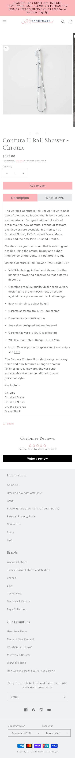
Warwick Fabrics (17, 562)
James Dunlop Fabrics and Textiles (28, 569)
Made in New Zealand (20, 639)
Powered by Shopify (50, 752)
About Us (12, 484)
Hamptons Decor (17, 631)
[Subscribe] (64, 697)
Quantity (7, 166)
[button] (4, 22)
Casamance (14, 593)
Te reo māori (53, 733)
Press (10, 532)
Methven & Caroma (19, 601)
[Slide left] (30, 133)
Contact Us (14, 524)
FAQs (10, 500)
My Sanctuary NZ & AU (33, 752)
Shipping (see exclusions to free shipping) (33, 508)
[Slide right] (45, 133)
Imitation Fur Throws (19, 646)
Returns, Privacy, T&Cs (21, 516)
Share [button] (10, 423)
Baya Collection (16, 609)
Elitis (10, 585)
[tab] (20, 197)
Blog (9, 539)
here (17, 352)
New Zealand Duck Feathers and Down (31, 670)
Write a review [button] (37, 458)
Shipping (20, 161)
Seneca (11, 577)
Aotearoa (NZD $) (22, 733)
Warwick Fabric (16, 662)
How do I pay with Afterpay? (24, 492)
